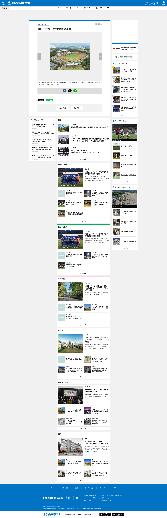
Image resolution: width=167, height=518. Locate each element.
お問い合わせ (105, 498)
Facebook (146, 3)
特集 (108, 8)
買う (78, 8)
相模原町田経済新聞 (19, 3)
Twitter (150, 3)
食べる (60, 8)
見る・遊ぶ (69, 8)
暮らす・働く (88, 8)
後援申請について (106, 500)
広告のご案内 (87, 500)
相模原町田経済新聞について (91, 495)
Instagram (153, 3)
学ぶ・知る (99, 8)
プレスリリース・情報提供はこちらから (112, 495)
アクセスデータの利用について (92, 498)
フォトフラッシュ (43, 24)
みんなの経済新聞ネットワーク (51, 514)
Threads (157, 3)
